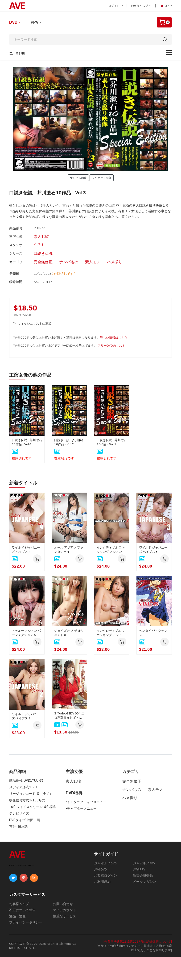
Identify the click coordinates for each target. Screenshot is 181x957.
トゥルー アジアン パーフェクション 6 (26, 633)
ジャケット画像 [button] (101, 178)
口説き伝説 (43, 253)
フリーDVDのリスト (111, 346)
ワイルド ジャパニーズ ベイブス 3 (153, 549)
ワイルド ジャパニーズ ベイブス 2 (26, 716)
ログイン (114, 6)
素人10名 (42, 236)
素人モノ (92, 261)
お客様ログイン (105, 875)
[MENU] (169, 52)
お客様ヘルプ (140, 6)
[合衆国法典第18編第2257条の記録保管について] (137, 942)
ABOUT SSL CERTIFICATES (21, 865)
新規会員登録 (143, 875)
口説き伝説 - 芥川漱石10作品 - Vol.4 (27, 442)
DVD (13, 22)
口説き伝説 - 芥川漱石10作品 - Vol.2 (69, 442)
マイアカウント (64, 910)
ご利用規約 (102, 881)
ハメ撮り (114, 261)
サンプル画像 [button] (78, 178)
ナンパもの (68, 261)
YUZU (38, 245)
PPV (34, 22)
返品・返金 (17, 916)
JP (167, 6)
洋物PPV (139, 869)
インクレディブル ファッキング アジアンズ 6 (111, 633)
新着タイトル (23, 482)
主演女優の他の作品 (30, 375)
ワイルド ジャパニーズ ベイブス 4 (26, 549)
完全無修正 (43, 261)
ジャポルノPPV (144, 863)
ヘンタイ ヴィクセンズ (153, 633)
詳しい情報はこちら (114, 338)
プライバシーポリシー (25, 922)
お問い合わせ (63, 904)
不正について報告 (22, 910)
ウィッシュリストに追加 (34, 324)
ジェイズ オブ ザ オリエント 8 (69, 633)
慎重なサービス (64, 916)
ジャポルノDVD (105, 863)
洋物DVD (100, 869)
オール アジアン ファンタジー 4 (68, 549)
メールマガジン (144, 881)
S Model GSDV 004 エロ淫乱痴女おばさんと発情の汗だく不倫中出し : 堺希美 (69, 715)
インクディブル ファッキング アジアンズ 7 (111, 549)
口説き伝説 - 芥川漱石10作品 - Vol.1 (112, 442)
